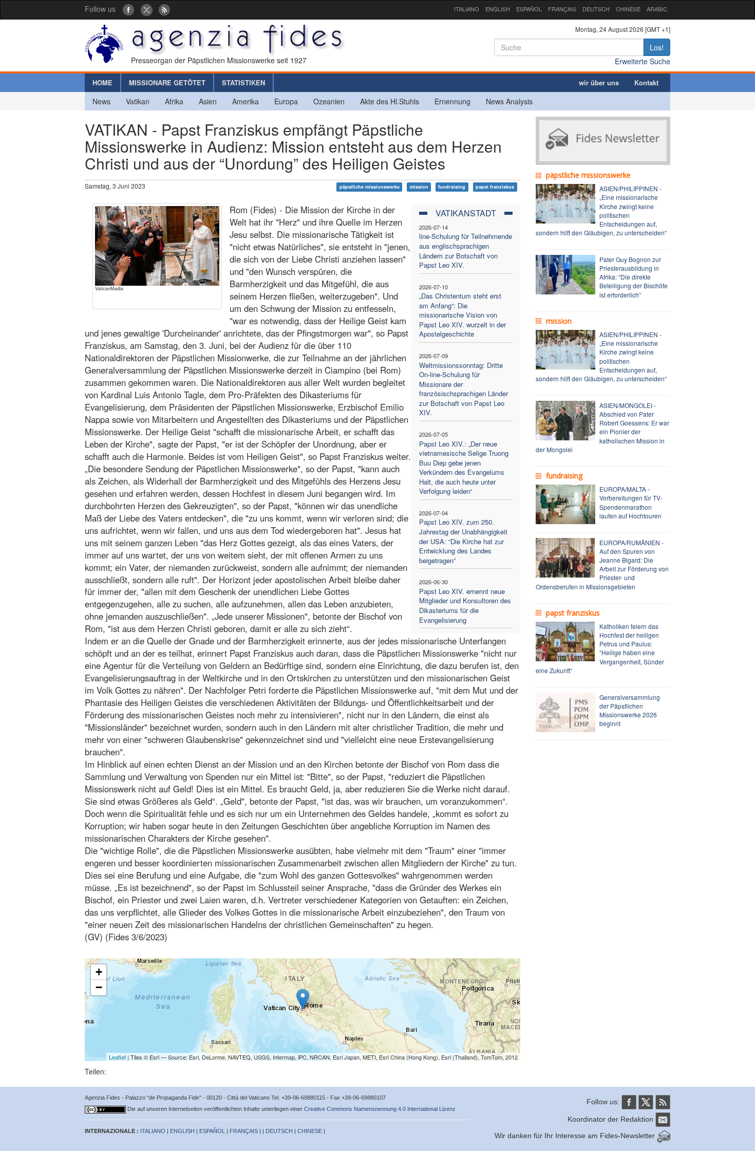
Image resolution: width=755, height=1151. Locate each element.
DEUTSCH (596, 9)
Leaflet (117, 1057)
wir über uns (599, 82)
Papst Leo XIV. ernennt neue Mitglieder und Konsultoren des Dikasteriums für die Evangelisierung (465, 605)
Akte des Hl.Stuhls (389, 101)
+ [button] (99, 972)
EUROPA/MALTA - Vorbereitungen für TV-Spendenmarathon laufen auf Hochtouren (631, 502)
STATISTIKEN (243, 82)
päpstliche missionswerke (369, 186)
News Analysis (509, 101)
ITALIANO (466, 9)
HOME (102, 82)
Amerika (245, 101)
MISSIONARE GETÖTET (167, 82)
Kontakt (646, 82)
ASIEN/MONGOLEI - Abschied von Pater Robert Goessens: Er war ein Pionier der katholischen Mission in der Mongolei (602, 427)
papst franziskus (495, 186)
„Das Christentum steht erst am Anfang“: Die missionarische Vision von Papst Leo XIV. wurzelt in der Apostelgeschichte (462, 315)
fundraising (451, 186)
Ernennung (452, 101)
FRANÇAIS (562, 9)
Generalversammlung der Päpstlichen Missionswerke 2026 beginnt (629, 710)
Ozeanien (329, 101)
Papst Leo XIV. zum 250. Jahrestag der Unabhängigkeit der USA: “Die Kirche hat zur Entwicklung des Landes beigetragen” (463, 541)
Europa (286, 101)
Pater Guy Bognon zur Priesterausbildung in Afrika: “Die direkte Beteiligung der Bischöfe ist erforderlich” (633, 277)
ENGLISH (497, 9)
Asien (208, 101)
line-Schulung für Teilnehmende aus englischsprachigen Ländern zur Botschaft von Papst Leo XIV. (465, 250)
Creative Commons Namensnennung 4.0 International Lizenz (380, 1109)
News (101, 101)
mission (419, 186)
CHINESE (628, 9)
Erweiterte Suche (642, 61)
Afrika (174, 101)
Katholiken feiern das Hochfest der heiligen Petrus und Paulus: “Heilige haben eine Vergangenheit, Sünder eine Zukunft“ (600, 648)
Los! (657, 47)
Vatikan (137, 101)
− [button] (99, 987)
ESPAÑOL (529, 9)
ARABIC (657, 9)
